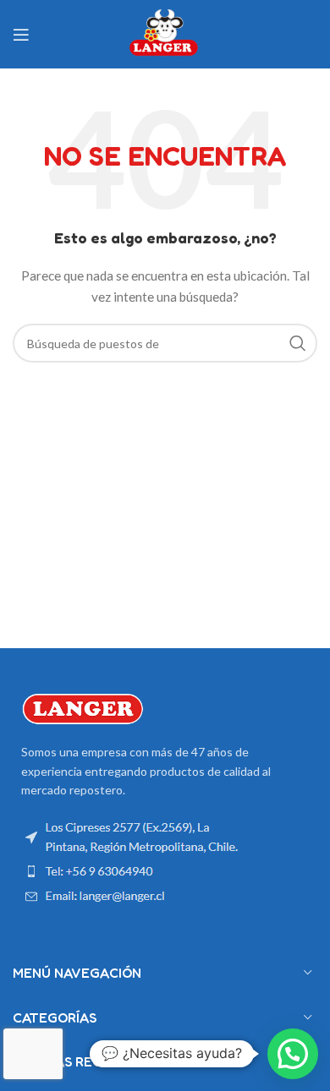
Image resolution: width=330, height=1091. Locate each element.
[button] (292, 1053)
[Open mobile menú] (21, 35)
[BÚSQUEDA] (297, 343)
